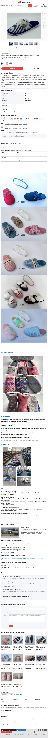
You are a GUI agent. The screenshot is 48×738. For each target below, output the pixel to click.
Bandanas (29, 558)
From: (7, 609)
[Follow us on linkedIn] (34, 731)
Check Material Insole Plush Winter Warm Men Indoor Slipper (17, 648)
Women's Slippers (18, 9)
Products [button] (12, 5)
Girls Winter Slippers (6, 724)
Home (2, 9)
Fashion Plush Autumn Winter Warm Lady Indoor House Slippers (6, 684)
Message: (6, 615)
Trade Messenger (21, 730)
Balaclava (33, 558)
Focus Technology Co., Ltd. (15, 734)
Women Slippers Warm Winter (8, 721)
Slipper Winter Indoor (20, 721)
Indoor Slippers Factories (27, 718)
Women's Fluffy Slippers (27, 9)
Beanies (17, 558)
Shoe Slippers (4, 718)
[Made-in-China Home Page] (24, 2)
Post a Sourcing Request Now (36, 626)
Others (2, 701)
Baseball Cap (13, 558)
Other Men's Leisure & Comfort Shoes (32, 713)
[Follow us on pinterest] (46, 730)
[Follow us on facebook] (38, 730)
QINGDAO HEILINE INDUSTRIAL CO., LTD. (12, 57)
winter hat (26, 697)
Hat (9, 558)
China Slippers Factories (14, 718)
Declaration (37, 734)
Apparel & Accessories (9, 9)
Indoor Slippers (23, 558)
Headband (38, 558)
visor (2, 699)
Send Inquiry (12, 68)
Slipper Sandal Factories (39, 718)
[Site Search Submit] (30, 5)
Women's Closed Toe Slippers (7, 713)
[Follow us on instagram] (42, 730)
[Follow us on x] (40, 730)
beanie (25, 699)
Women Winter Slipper (31, 721)
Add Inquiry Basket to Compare (24, 48)
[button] (2, 2)
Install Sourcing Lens (7, 731)
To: (7, 612)
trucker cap (15, 697)
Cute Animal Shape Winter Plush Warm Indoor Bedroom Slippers (18, 684)
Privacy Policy (43, 734)
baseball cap (37, 699)
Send (11, 625)
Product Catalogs (18, 694)
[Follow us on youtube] (44, 730)
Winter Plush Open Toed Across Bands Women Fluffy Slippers (5, 648)
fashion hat (3, 697)
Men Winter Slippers (16, 724)
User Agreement (31, 734)
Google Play (12, 730)
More (2, 727)
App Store (4, 730)
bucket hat (37, 697)
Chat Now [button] (36, 68)
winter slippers (15, 699)
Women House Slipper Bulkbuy (29, 724)
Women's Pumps (19, 713)
